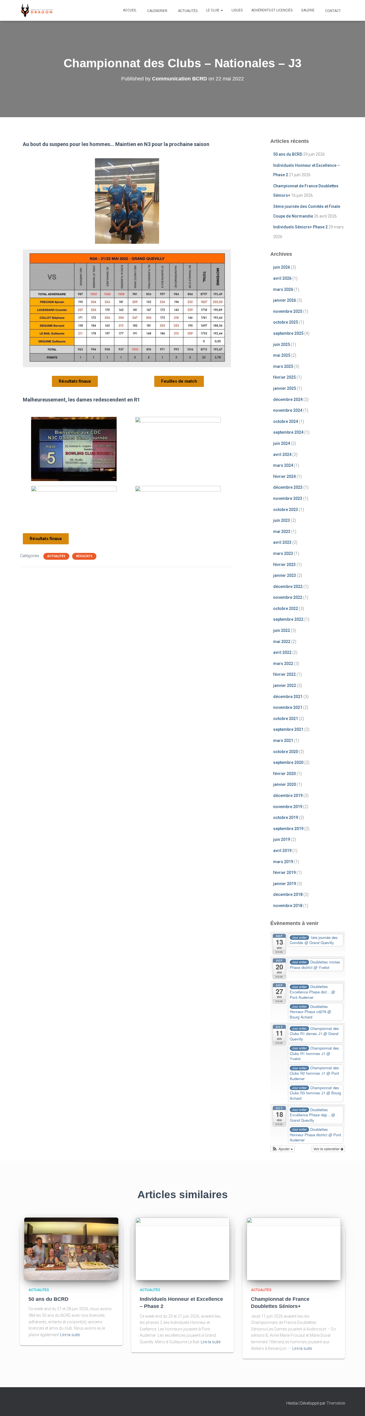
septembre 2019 (288, 828)
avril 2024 (282, 454)
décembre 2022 (288, 586)
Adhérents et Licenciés (272, 10)
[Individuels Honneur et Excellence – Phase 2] (182, 1248)
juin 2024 (281, 443)
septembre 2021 (288, 729)
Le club (213, 10)
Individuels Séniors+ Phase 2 (300, 227)
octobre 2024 (285, 421)
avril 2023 (282, 542)
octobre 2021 (285, 718)
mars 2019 (283, 861)
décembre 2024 (288, 399)
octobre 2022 (285, 608)
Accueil (130, 10)
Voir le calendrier (326, 1148)
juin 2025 (281, 344)
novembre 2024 (287, 410)
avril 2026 (282, 278)
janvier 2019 (284, 883)
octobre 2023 (285, 509)
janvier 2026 (284, 300)
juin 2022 (281, 630)
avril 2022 (282, 652)
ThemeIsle (336, 1403)
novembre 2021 (287, 707)
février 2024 (284, 476)
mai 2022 (281, 641)
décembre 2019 (288, 795)
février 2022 (284, 674)
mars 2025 (283, 366)
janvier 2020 (284, 784)
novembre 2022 (287, 597)
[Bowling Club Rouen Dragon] (36, 10)
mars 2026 (283, 289)
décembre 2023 (288, 487)
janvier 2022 (284, 685)
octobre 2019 (285, 817)
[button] (221, 10)
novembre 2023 (287, 498)
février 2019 (284, 872)
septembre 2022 (288, 619)
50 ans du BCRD (287, 154)
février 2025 (284, 377)
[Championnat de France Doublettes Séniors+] (294, 1248)
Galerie (308, 10)
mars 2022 (283, 663)
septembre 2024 (288, 432)
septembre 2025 (288, 333)
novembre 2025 (287, 311)
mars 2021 (283, 740)
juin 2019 (281, 839)
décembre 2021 (288, 696)
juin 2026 (281, 267)
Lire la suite (70, 1334)
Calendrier (156, 11)
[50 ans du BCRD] (71, 1248)
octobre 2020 (285, 751)
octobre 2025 (285, 322)
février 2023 (284, 564)
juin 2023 (281, 520)
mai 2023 (281, 531)
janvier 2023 (284, 575)
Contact (332, 11)
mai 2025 (281, 355)
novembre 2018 (287, 905)
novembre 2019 (287, 806)
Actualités (187, 11)
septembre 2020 (288, 762)
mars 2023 (283, 553)
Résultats (84, 556)
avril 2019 (282, 850)
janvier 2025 (284, 388)
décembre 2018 (288, 894)
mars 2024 (283, 465)
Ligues (237, 10)
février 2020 (284, 773)
